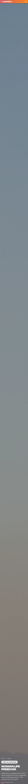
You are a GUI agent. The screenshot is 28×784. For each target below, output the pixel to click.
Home (2, 758)
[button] (25, 1)
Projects (9, 758)
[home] (6, 1)
